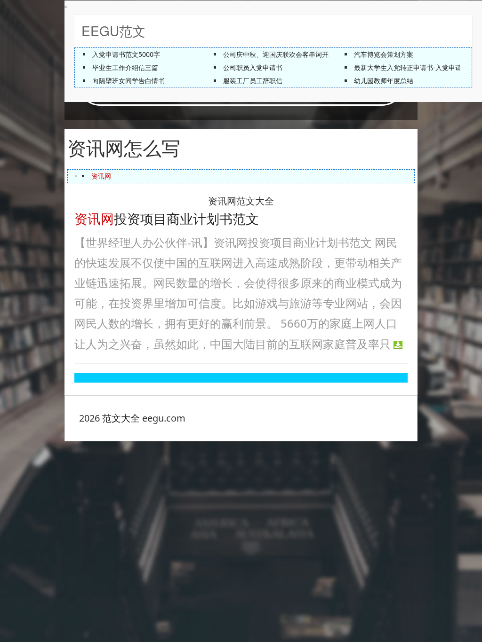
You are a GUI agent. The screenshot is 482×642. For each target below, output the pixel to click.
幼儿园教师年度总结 (383, 80)
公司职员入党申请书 (252, 67)
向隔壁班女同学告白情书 (128, 80)
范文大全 (121, 418)
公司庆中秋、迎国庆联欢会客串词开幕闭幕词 (289, 54)
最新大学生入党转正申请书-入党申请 (408, 67)
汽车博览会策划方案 (383, 54)
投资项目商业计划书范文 (166, 218)
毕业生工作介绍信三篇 (125, 67)
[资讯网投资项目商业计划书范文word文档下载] (398, 344)
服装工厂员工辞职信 (252, 80)
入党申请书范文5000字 (126, 54)
